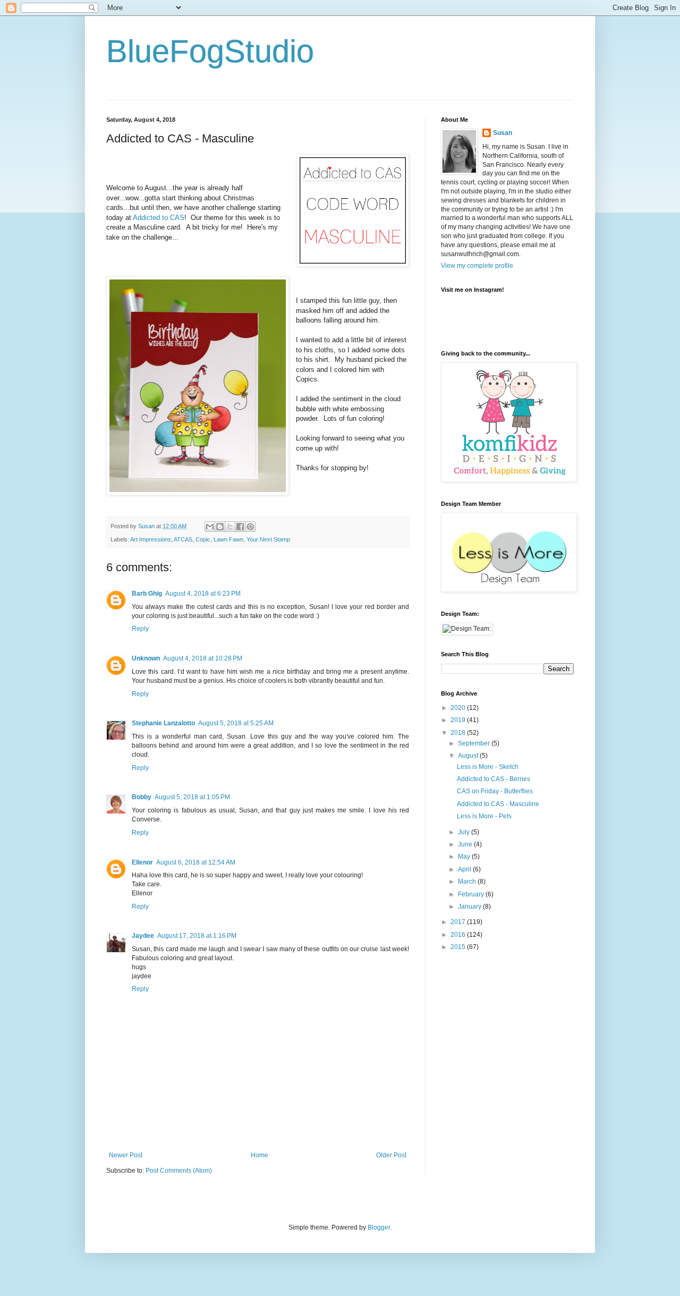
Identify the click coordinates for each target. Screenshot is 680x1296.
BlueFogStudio (210, 51)
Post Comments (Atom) (179, 1170)
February (472, 894)
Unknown (146, 658)
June (466, 844)
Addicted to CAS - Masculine (498, 804)
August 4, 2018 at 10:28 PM (202, 658)
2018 (458, 732)
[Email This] (210, 526)
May (465, 856)
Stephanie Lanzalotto (163, 723)
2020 (458, 707)
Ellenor (142, 862)
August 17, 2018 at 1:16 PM (196, 935)
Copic (203, 539)
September (474, 743)
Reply (140, 628)
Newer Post (125, 1155)
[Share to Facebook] (240, 526)
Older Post (391, 1155)
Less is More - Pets (484, 816)
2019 (458, 720)
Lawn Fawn (228, 539)
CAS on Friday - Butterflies (495, 791)
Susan (502, 133)
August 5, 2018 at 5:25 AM (236, 723)
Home (259, 1155)
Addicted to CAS (158, 218)
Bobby (141, 797)
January (470, 906)
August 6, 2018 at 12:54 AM (195, 862)
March (468, 881)
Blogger (379, 1227)
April (465, 869)
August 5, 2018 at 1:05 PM (192, 797)
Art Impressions (150, 539)
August (469, 755)
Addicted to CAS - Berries (493, 779)
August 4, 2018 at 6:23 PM (203, 593)
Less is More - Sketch (487, 766)
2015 (458, 947)
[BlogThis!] (220, 526)
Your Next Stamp (268, 539)
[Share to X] (230, 526)
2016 (458, 934)
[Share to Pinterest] (250, 526)
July (464, 832)
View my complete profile (477, 265)
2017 (458, 922)
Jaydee (143, 935)
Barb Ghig (147, 593)
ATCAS (183, 539)
